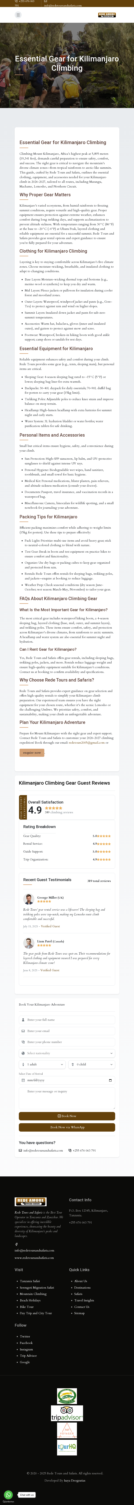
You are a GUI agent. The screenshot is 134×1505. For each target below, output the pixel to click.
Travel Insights (84, 1300)
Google (25, 1362)
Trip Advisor (28, 1356)
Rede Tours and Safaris (28, 1213)
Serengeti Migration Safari (37, 1288)
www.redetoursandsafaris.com (34, 1258)
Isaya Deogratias (74, 1481)
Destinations (82, 1288)
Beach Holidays (30, 1300)
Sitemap (79, 1313)
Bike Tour (27, 1307)
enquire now (32, 753)
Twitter (25, 1336)
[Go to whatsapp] (8, 1494)
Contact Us (81, 1307)
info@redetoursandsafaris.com (34, 1251)
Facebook (26, 1343)
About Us (80, 1281)
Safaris (78, 1294)
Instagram (26, 1349)
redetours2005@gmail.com (87, 743)
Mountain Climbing (33, 1294)
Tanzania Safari (30, 1281)
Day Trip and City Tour (36, 1313)
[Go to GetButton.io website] (8, 1501)
